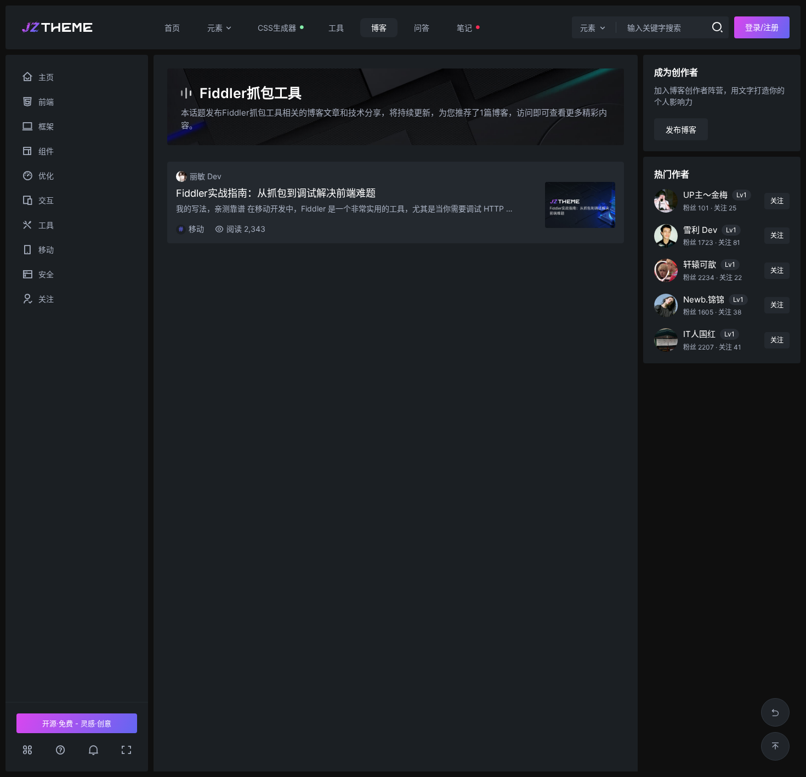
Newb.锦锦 (703, 299)
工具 (336, 27)
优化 (62, 175)
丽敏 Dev (206, 176)
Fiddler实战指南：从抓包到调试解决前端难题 (276, 193)
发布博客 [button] (681, 129)
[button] (93, 750)
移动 (54, 249)
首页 (172, 27)
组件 (66, 151)
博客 (379, 27)
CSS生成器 (277, 27)
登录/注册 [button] (762, 27)
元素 (215, 27)
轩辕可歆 (699, 264)
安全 (59, 274)
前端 (63, 101)
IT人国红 (699, 334)
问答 (421, 27)
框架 (66, 126)
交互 (65, 200)
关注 (59, 299)
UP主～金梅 (705, 195)
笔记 (464, 27)
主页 (46, 77)
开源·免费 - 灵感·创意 (76, 723)
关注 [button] (777, 201)
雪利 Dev (700, 230)
